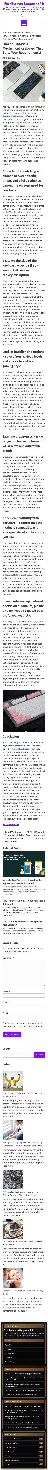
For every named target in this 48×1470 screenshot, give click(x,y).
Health (7, 1464)
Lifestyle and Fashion (12, 1460)
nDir (19, 58)
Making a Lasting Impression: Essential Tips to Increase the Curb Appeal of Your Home (24, 1379)
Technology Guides (10, 824)
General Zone (9, 1452)
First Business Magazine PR (24, 3)
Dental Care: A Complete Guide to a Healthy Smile (21, 1394)
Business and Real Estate (13, 1439)
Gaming (7, 1456)
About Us (8, 1345)
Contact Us (8, 1349)
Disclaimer (8, 1358)
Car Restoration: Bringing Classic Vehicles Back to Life (22, 1390)
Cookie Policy (9, 1362)
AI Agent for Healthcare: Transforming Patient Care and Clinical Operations (22, 1385)
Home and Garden (11, 1447)
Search (6, 1049)
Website (7, 1013)
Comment (8, 958)
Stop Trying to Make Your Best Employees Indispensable (23, 1373)
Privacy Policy (9, 1353)
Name (6, 991)
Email (6, 1002)
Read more (8, 1116)
